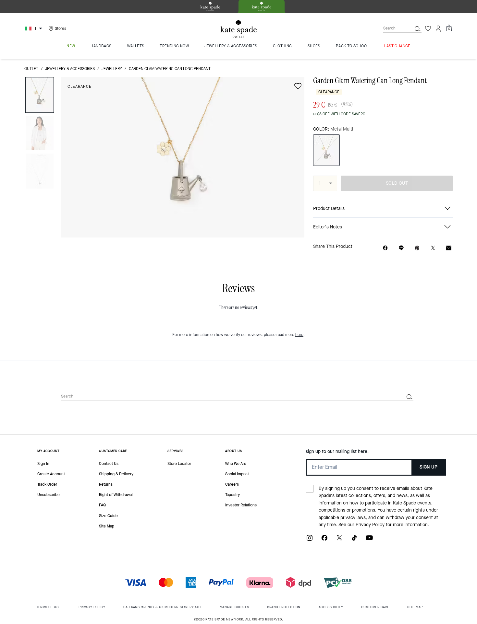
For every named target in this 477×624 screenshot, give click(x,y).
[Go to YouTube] (369, 540)
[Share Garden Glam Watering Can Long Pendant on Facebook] (385, 248)
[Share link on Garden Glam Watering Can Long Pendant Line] (401, 248)
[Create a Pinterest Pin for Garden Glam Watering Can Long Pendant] (417, 248)
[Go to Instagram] (309, 540)
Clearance (79, 86)
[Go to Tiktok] (354, 540)
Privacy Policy (370, 525)
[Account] (438, 28)
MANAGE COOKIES (234, 607)
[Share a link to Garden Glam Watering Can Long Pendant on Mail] (449, 248)
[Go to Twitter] (339, 540)
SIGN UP (428, 467)
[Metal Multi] (326, 150)
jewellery (112, 68)
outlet (31, 68)
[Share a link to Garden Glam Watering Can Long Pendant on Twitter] (433, 248)
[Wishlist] (428, 28)
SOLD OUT (397, 183)
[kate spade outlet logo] (238, 29)
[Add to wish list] (297, 85)
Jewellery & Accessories (70, 68)
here (299, 334)
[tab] (210, 6)
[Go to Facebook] (324, 540)
